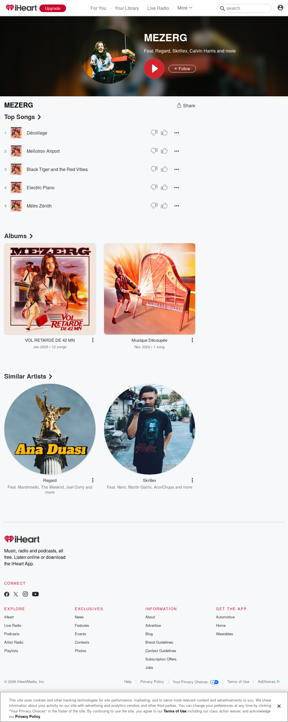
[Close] (279, 706)
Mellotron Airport (43, 151)
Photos (80, 650)
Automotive (225, 616)
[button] (154, 68)
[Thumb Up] (164, 132)
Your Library (127, 8)
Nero (121, 487)
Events (80, 633)
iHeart (9, 616)
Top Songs (19, 116)
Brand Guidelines (159, 642)
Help (128, 681)
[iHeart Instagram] (25, 594)
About (150, 616)
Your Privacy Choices (190, 681)
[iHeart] (21, 8)
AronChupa (164, 487)
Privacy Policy (152, 681)
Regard (162, 50)
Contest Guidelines (160, 650)
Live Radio (158, 8)
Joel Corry (75, 487)
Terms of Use (238, 681)
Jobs (149, 667)
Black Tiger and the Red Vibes (57, 169)
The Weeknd (52, 487)
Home (221, 625)
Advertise (153, 625)
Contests (82, 642)
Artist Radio (13, 642)
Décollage (37, 132)
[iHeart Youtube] (35, 594)
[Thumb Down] (154, 132)
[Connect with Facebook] (6, 594)
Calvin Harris (203, 50)
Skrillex (179, 50)
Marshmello (28, 487)
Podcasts (12, 633)
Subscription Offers (161, 659)
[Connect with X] (16, 594)
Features (82, 625)
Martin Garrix (140, 487)
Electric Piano (41, 187)
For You (98, 8)
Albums (15, 235)
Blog (149, 633)
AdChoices (267, 681)
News (79, 616)
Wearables (224, 633)
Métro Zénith (39, 205)
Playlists (11, 650)
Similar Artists (25, 376)
